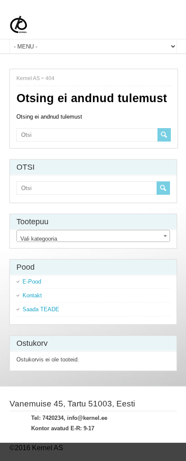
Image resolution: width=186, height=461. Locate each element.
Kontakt (32, 295)
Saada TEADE (40, 309)
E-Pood (31, 281)
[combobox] (93, 236)
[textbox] (93, 239)
